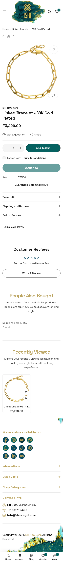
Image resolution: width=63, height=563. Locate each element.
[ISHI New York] (28, 12)
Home (6, 29)
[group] (31, 72)
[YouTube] (22, 440)
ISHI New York (10, 107)
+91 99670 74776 (17, 510)
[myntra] (22, 456)
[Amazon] (6, 456)
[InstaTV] (6, 448)
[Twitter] (14, 448)
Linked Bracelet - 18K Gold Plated (17, 406)
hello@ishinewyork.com (21, 515)
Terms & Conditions (34, 158)
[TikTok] (22, 448)
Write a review (31, 273)
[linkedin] (14, 456)
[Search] (49, 11)
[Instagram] (14, 440)
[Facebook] (6, 440)
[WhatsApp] (30, 440)
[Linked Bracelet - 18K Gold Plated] (17, 388)
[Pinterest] (30, 448)
